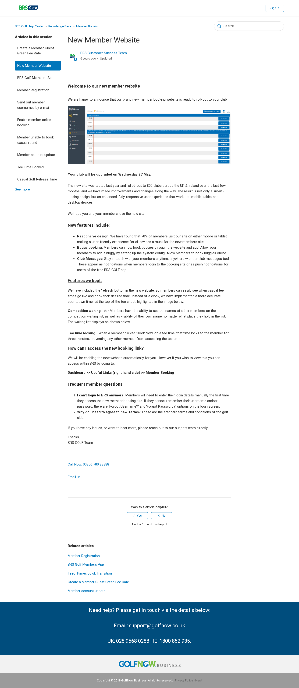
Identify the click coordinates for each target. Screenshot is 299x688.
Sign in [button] (275, 8)
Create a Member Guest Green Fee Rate (35, 51)
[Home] (28, 13)
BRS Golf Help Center (29, 26)
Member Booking (88, 26)
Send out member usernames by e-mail (33, 105)
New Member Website (34, 66)
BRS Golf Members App (35, 78)
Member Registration (33, 90)
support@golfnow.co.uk (157, 625)
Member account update (36, 155)
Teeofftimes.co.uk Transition (90, 573)
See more (22, 189)
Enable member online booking (34, 122)
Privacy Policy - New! (188, 680)
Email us (74, 477)
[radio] (137, 515)
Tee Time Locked (30, 167)
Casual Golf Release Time (37, 179)
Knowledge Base (59, 26)
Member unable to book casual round (35, 140)
